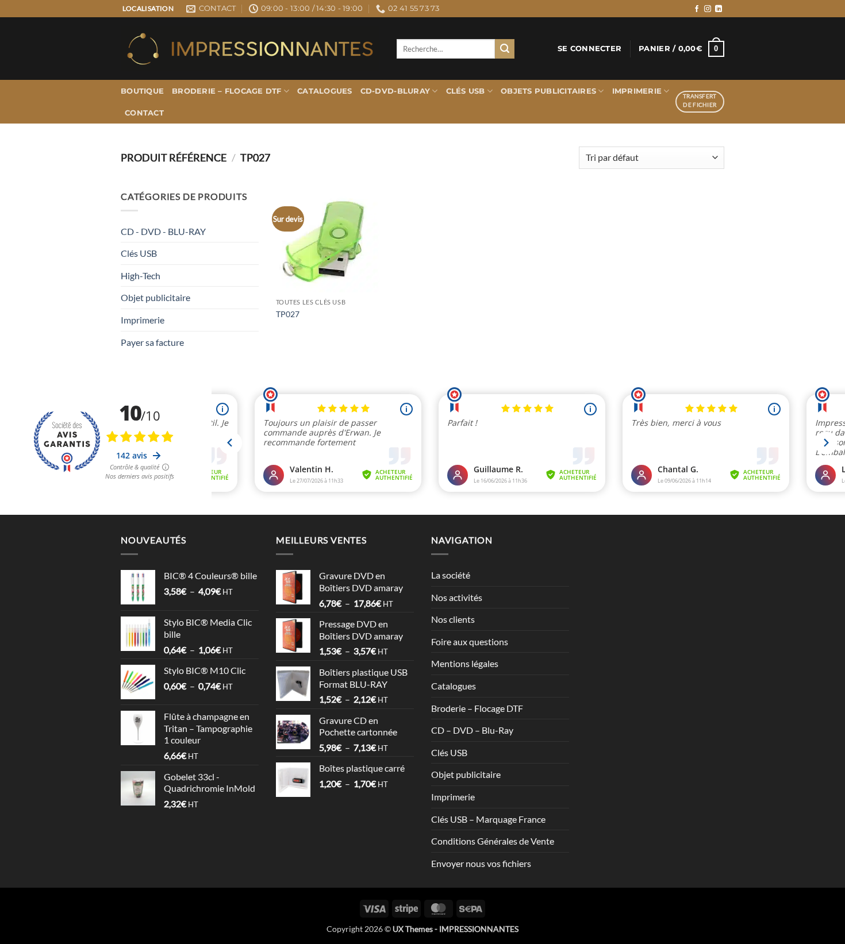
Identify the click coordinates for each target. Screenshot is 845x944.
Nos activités (456, 597)
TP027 (287, 314)
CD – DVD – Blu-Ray (472, 730)
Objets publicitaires (548, 91)
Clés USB (465, 91)
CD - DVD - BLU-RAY (163, 231)
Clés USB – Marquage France (488, 819)
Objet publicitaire (155, 297)
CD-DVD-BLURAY (395, 91)
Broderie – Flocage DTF (227, 91)
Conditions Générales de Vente (492, 840)
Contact (144, 113)
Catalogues (324, 91)
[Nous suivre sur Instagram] (707, 9)
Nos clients (453, 619)
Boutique (142, 91)
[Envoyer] (504, 49)
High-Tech (140, 275)
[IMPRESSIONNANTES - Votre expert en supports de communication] (250, 48)
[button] (589, 48)
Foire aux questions (469, 641)
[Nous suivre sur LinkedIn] (718, 9)
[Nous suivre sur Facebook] (696, 9)
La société (450, 574)
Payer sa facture (152, 342)
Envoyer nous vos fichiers (481, 863)
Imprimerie (637, 91)
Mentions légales (464, 663)
